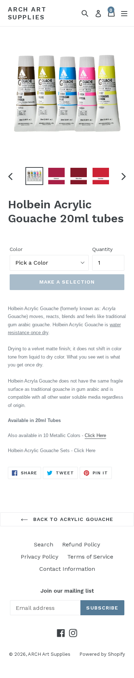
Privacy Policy (39, 556)
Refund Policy (81, 544)
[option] (34, 176)
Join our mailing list (67, 591)
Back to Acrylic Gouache (72, 519)
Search (43, 544)
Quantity (102, 249)
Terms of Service (90, 556)
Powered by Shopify (102, 654)
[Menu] (124, 13)
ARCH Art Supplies (27, 13)
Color (16, 249)
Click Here (95, 435)
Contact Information (67, 568)
